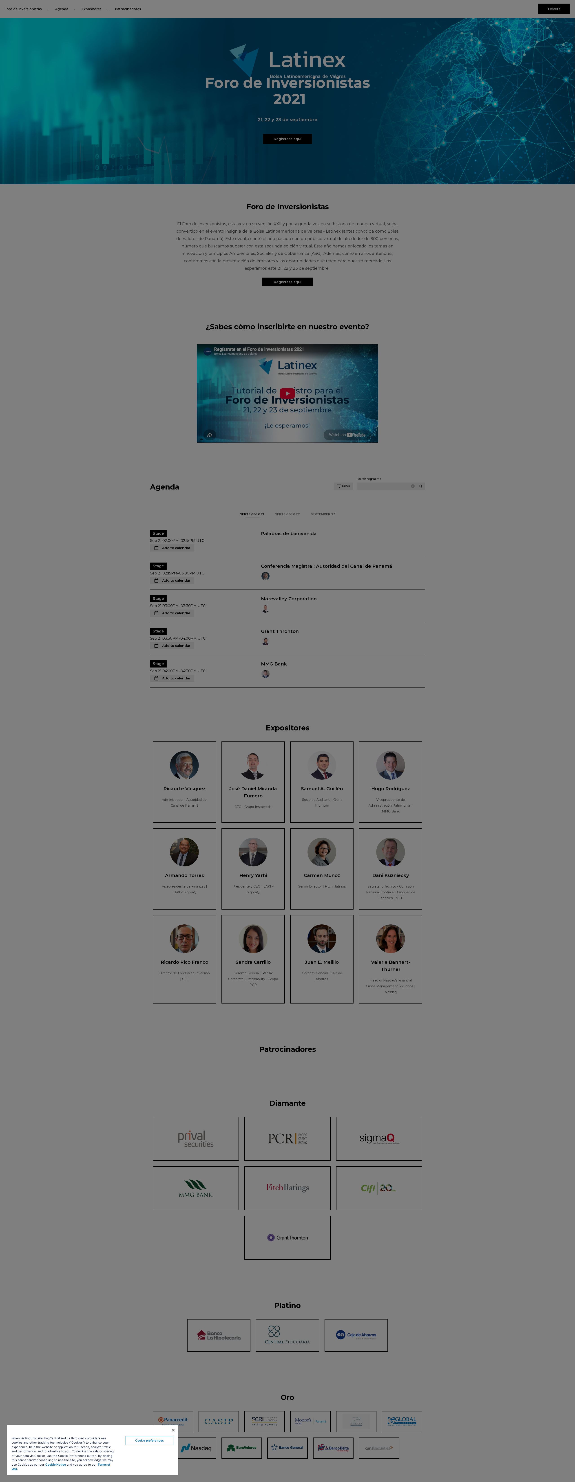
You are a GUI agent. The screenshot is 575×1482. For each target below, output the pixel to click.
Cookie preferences (149, 1440)
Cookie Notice (55, 1464)
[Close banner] (173, 1430)
